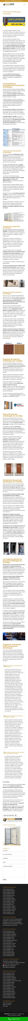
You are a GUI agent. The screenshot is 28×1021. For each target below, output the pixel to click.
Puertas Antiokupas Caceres (9, 903)
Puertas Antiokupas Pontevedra (9, 977)
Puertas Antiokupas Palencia (9, 976)
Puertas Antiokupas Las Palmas (9, 946)
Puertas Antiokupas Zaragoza (9, 997)
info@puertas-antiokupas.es (10, 965)
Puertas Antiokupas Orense (8, 974)
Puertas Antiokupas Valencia (9, 991)
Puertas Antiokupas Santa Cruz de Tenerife (12, 980)
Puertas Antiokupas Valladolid (9, 993)
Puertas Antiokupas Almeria (8, 893)
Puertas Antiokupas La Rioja (9, 945)
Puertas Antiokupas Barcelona (9, 899)
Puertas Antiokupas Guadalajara (9, 934)
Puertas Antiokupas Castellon (9, 907)
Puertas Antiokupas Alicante (9, 892)
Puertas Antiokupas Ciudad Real (9, 909)
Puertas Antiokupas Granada (9, 932)
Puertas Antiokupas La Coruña (9, 943)
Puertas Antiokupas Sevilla (8, 983)
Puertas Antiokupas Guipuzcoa (9, 935)
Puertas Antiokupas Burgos (8, 901)
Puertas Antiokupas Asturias (9, 895)
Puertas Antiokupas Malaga (8, 954)
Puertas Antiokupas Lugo (8, 951)
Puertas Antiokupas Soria (8, 985)
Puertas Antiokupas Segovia (9, 982)
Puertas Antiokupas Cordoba (9, 910)
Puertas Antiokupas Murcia (8, 955)
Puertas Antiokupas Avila (8, 896)
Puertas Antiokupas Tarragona (9, 986)
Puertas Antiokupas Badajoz (9, 898)
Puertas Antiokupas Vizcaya (8, 994)
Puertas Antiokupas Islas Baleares (10, 940)
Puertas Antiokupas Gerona (8, 913)
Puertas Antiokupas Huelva (8, 937)
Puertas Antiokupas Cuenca (8, 912)
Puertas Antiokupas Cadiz (8, 904)
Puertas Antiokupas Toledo (8, 990)
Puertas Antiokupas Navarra (9, 973)
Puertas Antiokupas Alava (8, 889)
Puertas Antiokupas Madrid (8, 952)
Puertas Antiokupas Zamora (9, 996)
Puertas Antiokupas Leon (8, 948)
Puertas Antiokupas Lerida (8, 949)
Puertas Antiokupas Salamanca (9, 979)
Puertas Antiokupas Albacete (9, 890)
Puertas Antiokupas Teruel (8, 988)
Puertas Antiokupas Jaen (8, 941)
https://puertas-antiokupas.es (9, 967)
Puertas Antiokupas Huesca (8, 938)
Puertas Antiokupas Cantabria (9, 906)
